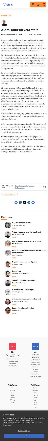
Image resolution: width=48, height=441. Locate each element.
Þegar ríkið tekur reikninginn (23, 308)
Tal (35, 407)
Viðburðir (35, 395)
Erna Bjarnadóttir (17, 310)
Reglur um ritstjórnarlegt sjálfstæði (12, 355)
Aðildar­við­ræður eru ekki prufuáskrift (26, 299)
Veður (35, 397)
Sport (12, 393)
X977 (35, 405)
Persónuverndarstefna (12, 359)
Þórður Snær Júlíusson (18, 234)
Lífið (12, 395)
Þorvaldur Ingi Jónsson (18, 283)
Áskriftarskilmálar (35, 364)
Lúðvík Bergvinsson (17, 292)
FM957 (35, 402)
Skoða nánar (7, 425)
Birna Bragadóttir (17, 243)
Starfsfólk (35, 367)
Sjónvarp (12, 400)
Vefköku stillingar (24, 431)
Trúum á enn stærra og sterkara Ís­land (26, 232)
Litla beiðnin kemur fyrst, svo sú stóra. (26, 241)
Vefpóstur (35, 371)
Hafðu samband (35, 360)
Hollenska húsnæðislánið (21, 223)
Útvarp (13, 402)
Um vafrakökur (35, 374)
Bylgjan (35, 400)
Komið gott (16, 271)
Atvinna (35, 393)
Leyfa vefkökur (24, 436)
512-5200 (36, 355)
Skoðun (12, 397)
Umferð (35, 369)
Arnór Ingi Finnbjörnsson (19, 225)
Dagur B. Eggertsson (17, 255)
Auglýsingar (35, 357)
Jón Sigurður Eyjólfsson (9, 194)
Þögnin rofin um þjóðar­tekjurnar (24, 262)
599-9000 (13, 366)
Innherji (35, 388)
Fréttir (12, 388)
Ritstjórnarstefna (35, 362)
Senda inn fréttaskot (35, 376)
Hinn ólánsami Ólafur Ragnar (23, 290)
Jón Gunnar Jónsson (17, 264)
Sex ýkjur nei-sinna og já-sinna (23, 280)
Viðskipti (12, 390)
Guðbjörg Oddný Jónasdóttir (20, 301)
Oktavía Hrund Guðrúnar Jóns (20, 273)
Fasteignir (35, 390)
